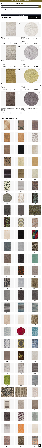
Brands (5, 9)
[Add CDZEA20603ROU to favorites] (39, 70)
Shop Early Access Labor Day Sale (21, 1)
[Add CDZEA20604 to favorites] (19, 93)
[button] (40, 3)
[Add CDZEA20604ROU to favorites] (39, 93)
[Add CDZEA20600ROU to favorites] (39, 23)
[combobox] (19, 6)
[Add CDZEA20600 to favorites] (19, 23)
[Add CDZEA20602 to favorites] (19, 47)
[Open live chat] (39, 445)
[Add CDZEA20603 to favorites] (19, 70)
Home (2, 9)
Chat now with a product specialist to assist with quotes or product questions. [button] (32, 442)
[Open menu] (1, 3)
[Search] (39, 6)
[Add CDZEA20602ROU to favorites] (39, 47)
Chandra (8, 9)
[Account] (38, 3)
